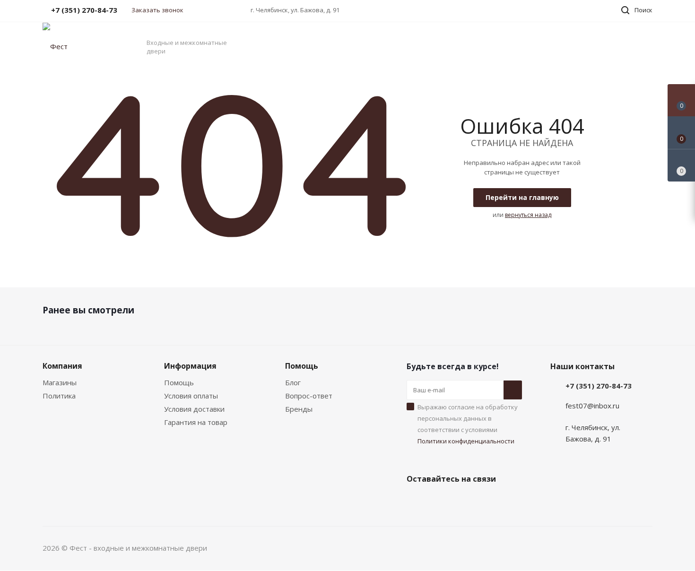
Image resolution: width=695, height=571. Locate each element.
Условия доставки (194, 409)
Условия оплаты (191, 395)
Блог (293, 382)
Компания (62, 366)
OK (561, 546)
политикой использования (573, 518)
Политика (59, 395)
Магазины (60, 382)
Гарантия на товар (195, 422)
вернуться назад (528, 215)
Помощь (179, 382)
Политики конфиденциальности (465, 441)
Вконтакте (416, 501)
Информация (190, 366)
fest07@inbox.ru (592, 405)
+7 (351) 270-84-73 (598, 385)
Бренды (299, 409)
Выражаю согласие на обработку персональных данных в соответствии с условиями (467, 424)
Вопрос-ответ (308, 395)
